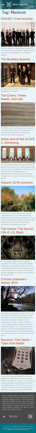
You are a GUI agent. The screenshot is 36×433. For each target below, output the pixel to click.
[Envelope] (16, 417)
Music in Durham (20, 5)
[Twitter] (11, 417)
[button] (2, 4)
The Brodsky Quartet (15, 59)
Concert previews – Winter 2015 (14, 280)
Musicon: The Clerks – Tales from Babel (16, 341)
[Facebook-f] (13, 417)
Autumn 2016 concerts (17, 182)
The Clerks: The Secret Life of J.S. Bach (17, 230)
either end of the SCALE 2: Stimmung (18, 140)
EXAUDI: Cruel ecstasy (17, 18)
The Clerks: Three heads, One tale (13, 97)
